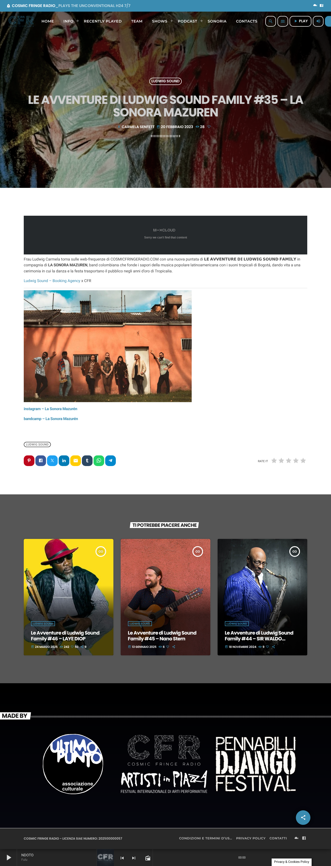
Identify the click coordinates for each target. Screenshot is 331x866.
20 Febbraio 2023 (175, 127)
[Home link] (21, 21)
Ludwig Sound (165, 81)
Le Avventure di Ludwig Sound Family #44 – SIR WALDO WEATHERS (259, 638)
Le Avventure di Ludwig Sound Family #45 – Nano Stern (162, 635)
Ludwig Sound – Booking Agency (52, 280)
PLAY (300, 21)
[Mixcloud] (315, 6)
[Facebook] (321, 6)
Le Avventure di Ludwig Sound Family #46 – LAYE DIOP (65, 635)
